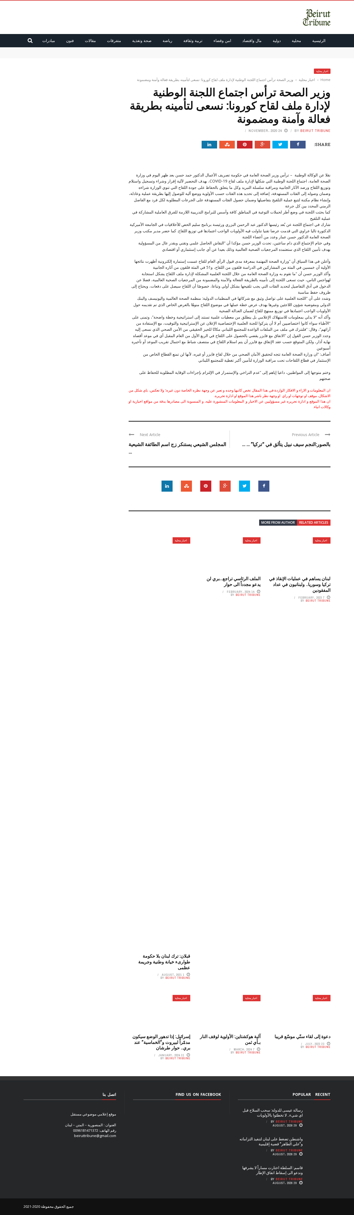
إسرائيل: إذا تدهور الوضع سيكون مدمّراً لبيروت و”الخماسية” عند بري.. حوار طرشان (161, 1042)
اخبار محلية (322, 71)
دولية (277, 40)
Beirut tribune (315, 130)
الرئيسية (319, 40)
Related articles (313, 522)
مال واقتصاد (252, 40)
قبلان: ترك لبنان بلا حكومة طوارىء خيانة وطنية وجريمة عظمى (164, 961)
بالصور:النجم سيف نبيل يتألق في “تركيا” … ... (286, 444)
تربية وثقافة (192, 40)
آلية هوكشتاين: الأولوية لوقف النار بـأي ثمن (230, 1039)
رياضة (167, 40)
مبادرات (48, 40)
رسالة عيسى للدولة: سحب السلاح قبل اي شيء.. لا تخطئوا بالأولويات (280, 49)
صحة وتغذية (142, 40)
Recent (322, 1094)
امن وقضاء (222, 40)
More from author (278, 522)
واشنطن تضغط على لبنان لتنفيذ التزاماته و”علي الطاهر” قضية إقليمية (279, 55)
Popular (302, 1094)
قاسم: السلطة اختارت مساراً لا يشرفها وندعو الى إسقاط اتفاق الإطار (272, 1170)
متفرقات (114, 40)
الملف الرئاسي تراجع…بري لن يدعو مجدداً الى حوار (234, 581)
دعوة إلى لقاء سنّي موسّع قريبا (302, 1036)
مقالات (90, 40)
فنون (70, 40)
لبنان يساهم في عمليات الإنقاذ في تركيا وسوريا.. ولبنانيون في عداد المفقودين (299, 584)
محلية (296, 40)
